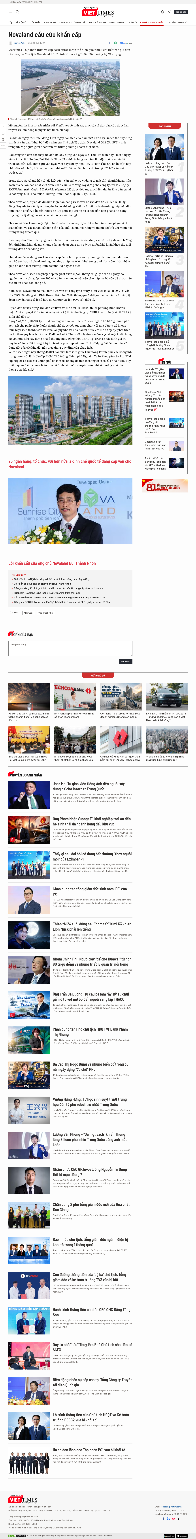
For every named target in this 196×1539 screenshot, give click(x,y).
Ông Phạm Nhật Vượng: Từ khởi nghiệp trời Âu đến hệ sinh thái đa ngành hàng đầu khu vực (155, 401)
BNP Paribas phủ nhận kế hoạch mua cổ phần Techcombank (74, 715)
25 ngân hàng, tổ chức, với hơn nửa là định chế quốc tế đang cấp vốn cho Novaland (59, 588)
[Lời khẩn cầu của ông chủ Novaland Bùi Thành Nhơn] (70, 519)
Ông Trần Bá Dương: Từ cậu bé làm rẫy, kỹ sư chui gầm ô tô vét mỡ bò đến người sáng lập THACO (91, 997)
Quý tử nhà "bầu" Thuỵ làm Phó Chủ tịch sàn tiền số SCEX (92, 1347)
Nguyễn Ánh (19, 43)
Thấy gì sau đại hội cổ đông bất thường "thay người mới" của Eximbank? (159, 345)
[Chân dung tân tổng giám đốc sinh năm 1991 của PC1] (176, 446)
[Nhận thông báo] (162, 12)
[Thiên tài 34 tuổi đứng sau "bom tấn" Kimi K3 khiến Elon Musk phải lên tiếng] (176, 463)
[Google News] (126, 43)
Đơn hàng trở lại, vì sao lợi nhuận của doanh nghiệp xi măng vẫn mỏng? (120, 715)
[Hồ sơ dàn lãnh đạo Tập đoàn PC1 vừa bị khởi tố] (29, 1461)
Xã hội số (21, 22)
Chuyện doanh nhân (152, 22)
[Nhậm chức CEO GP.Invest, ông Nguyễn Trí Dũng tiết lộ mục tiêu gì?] (29, 1180)
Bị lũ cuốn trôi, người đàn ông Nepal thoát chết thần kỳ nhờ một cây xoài (73, 758)
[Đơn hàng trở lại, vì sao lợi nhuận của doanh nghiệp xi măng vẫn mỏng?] (121, 696)
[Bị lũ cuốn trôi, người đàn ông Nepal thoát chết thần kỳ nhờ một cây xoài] (75, 740)
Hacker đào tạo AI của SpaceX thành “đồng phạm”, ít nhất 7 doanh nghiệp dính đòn (28, 717)
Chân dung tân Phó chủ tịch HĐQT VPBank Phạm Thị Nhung (90, 1032)
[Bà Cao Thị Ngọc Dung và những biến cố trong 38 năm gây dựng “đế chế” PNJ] (164, 240)
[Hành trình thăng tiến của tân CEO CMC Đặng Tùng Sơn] (29, 1320)
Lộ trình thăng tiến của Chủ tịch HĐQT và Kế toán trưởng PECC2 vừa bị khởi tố (159, 168)
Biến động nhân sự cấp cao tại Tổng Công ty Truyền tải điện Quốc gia (159, 304)
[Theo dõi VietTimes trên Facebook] (163, 1518)
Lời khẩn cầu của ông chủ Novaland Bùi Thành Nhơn (52, 563)
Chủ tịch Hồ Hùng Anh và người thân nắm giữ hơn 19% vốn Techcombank (120, 758)
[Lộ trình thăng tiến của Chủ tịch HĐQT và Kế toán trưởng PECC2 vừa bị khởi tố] (164, 147)
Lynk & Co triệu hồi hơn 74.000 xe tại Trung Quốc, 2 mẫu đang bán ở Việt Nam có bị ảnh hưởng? (166, 717)
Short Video (116, 22)
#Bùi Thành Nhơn (45, 613)
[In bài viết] (115, 43)
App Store (169, 1536)
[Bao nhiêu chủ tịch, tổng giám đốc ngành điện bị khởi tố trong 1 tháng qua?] (29, 1250)
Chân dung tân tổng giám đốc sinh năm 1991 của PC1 (155, 445)
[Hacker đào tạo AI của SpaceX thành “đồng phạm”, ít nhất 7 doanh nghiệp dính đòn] (29, 696)
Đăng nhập (180, 12)
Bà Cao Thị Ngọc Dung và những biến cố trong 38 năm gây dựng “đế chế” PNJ (159, 261)
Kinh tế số (50, 22)
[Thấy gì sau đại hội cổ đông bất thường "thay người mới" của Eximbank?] (164, 325)
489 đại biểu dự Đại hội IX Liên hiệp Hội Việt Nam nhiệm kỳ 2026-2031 (27, 758)
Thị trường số (97, 22)
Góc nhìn (35, 22)
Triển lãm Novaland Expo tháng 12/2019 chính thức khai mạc (47, 593)
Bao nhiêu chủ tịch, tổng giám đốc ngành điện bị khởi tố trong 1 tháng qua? (90, 1242)
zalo (168, 1518)
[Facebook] (109, 43)
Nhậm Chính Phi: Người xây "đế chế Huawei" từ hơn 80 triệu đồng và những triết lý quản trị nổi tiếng (92, 961)
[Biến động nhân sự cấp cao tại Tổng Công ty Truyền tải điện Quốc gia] (164, 284)
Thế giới (132, 22)
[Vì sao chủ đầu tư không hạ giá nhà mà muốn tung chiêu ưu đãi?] (167, 740)
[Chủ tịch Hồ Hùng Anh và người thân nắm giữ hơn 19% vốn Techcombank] (121, 740)
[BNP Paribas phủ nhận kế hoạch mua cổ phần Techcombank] (75, 696)
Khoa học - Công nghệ (72, 22)
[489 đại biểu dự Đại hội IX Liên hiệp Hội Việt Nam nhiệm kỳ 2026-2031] (29, 740)
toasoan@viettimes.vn (171, 1506)
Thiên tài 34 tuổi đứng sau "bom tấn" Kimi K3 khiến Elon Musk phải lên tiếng (156, 463)
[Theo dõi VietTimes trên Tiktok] (178, 1518)
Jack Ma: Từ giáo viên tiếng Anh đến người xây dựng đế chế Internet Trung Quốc (155, 376)
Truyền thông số (177, 22)
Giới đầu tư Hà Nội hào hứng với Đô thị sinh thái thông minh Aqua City (52, 579)
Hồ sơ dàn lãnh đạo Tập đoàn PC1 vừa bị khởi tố (89, 1449)
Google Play (182, 1536)
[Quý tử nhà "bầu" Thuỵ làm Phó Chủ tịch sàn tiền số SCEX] (29, 1356)
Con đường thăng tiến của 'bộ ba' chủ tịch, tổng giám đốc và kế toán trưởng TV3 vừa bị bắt (89, 1277)
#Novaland (29, 613)
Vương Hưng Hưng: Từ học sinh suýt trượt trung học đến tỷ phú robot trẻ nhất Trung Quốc (90, 1102)
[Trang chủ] (10, 23)
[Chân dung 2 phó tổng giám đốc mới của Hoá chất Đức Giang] (29, 1215)
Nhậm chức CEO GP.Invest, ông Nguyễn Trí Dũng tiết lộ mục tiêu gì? (90, 1172)
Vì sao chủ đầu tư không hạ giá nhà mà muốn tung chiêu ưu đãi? (165, 758)
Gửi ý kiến (125, 661)
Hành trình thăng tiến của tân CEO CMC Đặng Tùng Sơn (91, 1312)
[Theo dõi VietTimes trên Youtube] (173, 1518)
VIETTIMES (98, 12)
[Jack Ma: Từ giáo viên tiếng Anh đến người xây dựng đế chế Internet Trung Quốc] (176, 373)
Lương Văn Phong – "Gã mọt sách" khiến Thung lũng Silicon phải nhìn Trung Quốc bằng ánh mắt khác (159, 215)
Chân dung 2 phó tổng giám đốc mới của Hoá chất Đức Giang (91, 1207)
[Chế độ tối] (169, 12)
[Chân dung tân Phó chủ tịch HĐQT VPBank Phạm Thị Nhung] (29, 1040)
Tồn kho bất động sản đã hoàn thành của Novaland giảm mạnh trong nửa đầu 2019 (59, 597)
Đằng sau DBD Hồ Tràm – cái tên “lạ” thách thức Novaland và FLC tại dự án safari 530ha (62, 602)
